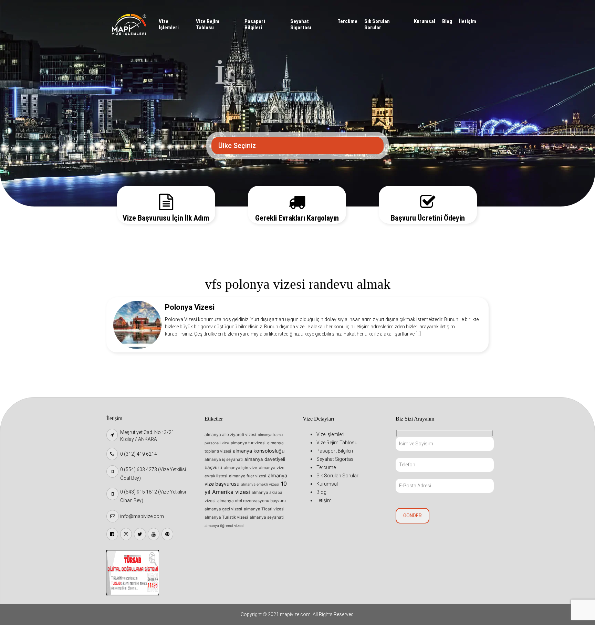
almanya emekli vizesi (260, 484)
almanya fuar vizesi (247, 476)
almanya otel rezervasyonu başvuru (251, 500)
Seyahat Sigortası (300, 24)
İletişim (467, 21)
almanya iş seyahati (224, 459)
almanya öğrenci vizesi (224, 525)
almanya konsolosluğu (258, 451)
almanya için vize (240, 467)
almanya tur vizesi (248, 443)
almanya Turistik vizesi (226, 517)
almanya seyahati (267, 517)
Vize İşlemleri (169, 24)
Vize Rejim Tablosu (207, 24)
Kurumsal (424, 21)
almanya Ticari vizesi (264, 509)
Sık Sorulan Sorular (377, 24)
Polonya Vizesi (190, 307)
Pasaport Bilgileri (254, 24)
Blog (447, 21)
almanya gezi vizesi (223, 509)
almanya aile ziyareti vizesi (230, 434)
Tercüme (347, 21)
